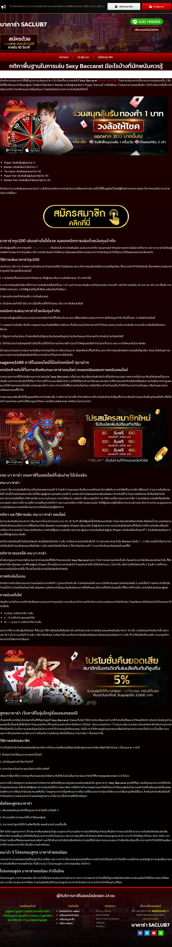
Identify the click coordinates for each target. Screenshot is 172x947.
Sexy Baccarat (41, 248)
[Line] (160, 933)
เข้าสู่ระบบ (83, 57)
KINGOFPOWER (150, 919)
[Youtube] (154, 933)
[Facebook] (140, 933)
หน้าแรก (64, 57)
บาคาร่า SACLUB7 (23, 24)
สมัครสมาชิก (105, 57)
